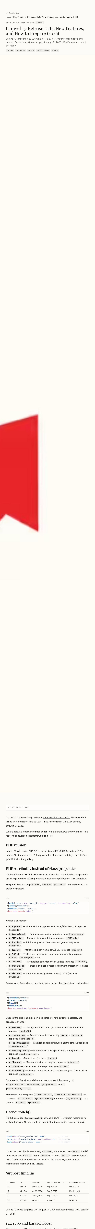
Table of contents (19, 807)
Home (8, 17)
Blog (15, 17)
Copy (87, 898)
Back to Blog (14, 13)
